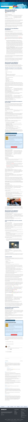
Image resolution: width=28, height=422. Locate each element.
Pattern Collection (23, 417)
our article (7, 35)
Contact (12, 419)
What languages (7, 124)
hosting (16, 193)
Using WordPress (13, 12)
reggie (9, 368)
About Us (6, 419)
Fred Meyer (8, 12)
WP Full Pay (15, 413)
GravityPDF (12, 163)
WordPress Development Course (23, 411)
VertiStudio (20, 420)
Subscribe (15, 6)
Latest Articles (21, 419)
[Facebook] (8, 351)
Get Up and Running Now (14, 334)
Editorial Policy (9, 419)
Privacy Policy (18, 419)
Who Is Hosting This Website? (23, 414)
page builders (18, 193)
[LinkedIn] (11, 349)
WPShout (12, 420)
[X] (7, 351)
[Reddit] (10, 351)
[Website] (10, 349)
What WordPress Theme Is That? (23, 416)
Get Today (11, 135)
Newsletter (15, 419)
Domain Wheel (15, 412)
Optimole (15, 411)
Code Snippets (22, 412)
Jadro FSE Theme (22, 413)
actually (13, 122)
